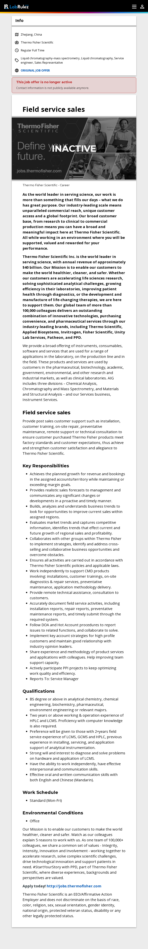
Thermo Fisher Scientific (37, 42)
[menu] (134, 6)
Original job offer (35, 70)
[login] (142, 6)
